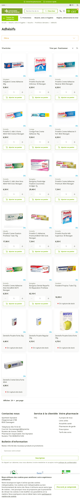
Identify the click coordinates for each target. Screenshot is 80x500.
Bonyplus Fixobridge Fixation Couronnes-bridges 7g (37, 183)
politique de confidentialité (67, 462)
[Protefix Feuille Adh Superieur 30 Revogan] (66, 217)
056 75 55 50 (16, 427)
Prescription (64, 429)
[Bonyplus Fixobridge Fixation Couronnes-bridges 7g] (40, 165)
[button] (40, 38)
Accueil (4, 23)
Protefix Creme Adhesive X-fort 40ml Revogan (65, 132)
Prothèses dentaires (42, 23)
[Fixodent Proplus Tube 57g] (66, 269)
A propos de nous (65, 418)
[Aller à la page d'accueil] (12, 11)
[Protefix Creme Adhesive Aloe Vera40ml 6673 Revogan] (14, 269)
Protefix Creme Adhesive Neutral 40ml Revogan (64, 83)
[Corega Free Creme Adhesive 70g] (40, 115)
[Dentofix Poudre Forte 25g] (14, 321)
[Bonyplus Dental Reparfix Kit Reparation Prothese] (40, 269)
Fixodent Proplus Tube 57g (65, 285)
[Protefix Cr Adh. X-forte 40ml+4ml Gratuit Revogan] (14, 115)
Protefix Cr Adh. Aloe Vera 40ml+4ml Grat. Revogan (13, 182)
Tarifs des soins (65, 432)
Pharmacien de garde (67, 426)
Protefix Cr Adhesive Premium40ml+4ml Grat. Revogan (38, 235)
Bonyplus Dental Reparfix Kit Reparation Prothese (39, 286)
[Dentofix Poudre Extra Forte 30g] (66, 321)
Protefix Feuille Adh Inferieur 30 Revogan (37, 83)
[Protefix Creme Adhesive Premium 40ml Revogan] (66, 165)
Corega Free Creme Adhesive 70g (36, 132)
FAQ (35, 418)
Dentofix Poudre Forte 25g (13, 336)
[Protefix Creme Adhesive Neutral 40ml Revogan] (66, 65)
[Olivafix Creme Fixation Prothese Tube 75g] (14, 217)
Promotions (26, 18)
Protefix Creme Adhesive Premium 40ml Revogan (64, 182)
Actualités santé (65, 423)
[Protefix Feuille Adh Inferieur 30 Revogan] (40, 65)
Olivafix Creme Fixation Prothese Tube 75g (12, 234)
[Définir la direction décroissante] (77, 48)
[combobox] (34, 11)
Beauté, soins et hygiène (44, 18)
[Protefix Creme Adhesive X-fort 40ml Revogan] (66, 115)
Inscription (40, 458)
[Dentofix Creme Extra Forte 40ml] (14, 365)
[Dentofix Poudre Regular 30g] (40, 321)
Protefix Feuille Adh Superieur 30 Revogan (63, 234)
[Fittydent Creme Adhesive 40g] (14, 65)
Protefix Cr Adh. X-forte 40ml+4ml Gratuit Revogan (13, 132)
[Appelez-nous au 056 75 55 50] (61, 11)
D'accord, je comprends (66, 487)
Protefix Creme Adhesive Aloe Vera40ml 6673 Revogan (12, 287)
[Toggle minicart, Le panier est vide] (68, 11)
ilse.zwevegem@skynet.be (19, 429)
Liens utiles (63, 420)
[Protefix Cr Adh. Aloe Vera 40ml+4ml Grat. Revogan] (14, 165)
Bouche (30, 23)
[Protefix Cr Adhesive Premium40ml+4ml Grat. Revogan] (40, 217)
